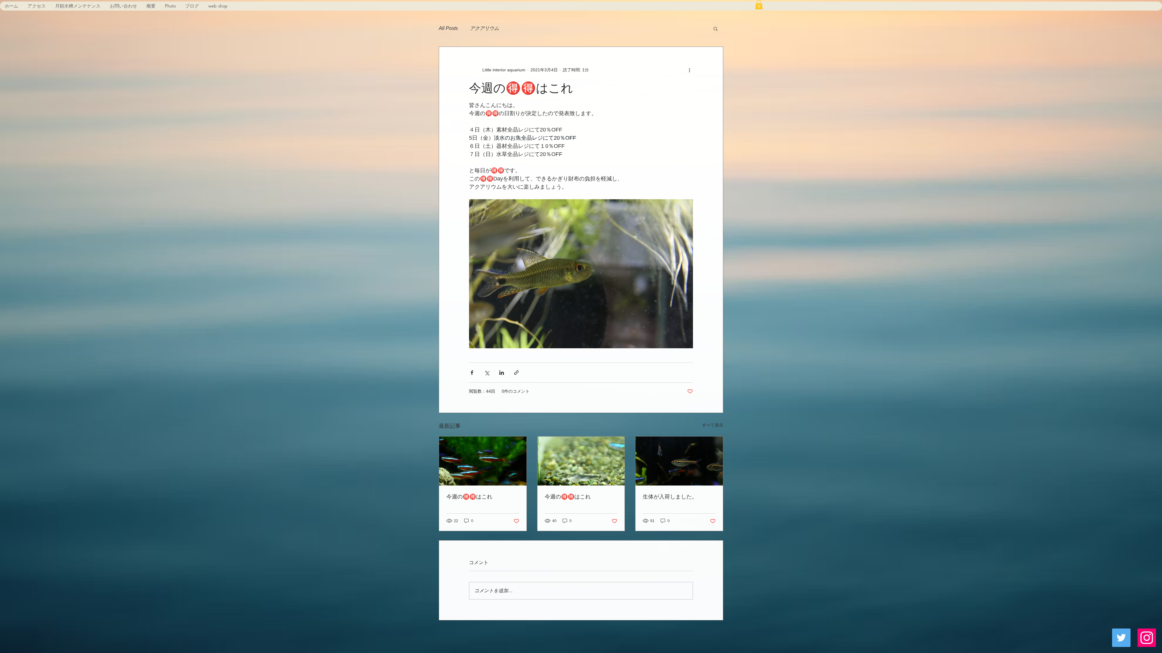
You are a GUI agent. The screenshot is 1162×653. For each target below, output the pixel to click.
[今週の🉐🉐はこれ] (483, 461)
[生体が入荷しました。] (679, 461)
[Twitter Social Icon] (1121, 638)
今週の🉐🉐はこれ (469, 496)
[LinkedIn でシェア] (501, 372)
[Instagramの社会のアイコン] (1146, 638)
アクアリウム (484, 28)
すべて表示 (712, 425)
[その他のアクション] (689, 69)
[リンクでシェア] (516, 372)
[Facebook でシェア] (472, 372)
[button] (759, 4)
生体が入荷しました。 (670, 496)
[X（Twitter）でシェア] (487, 372)
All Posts (448, 28)
